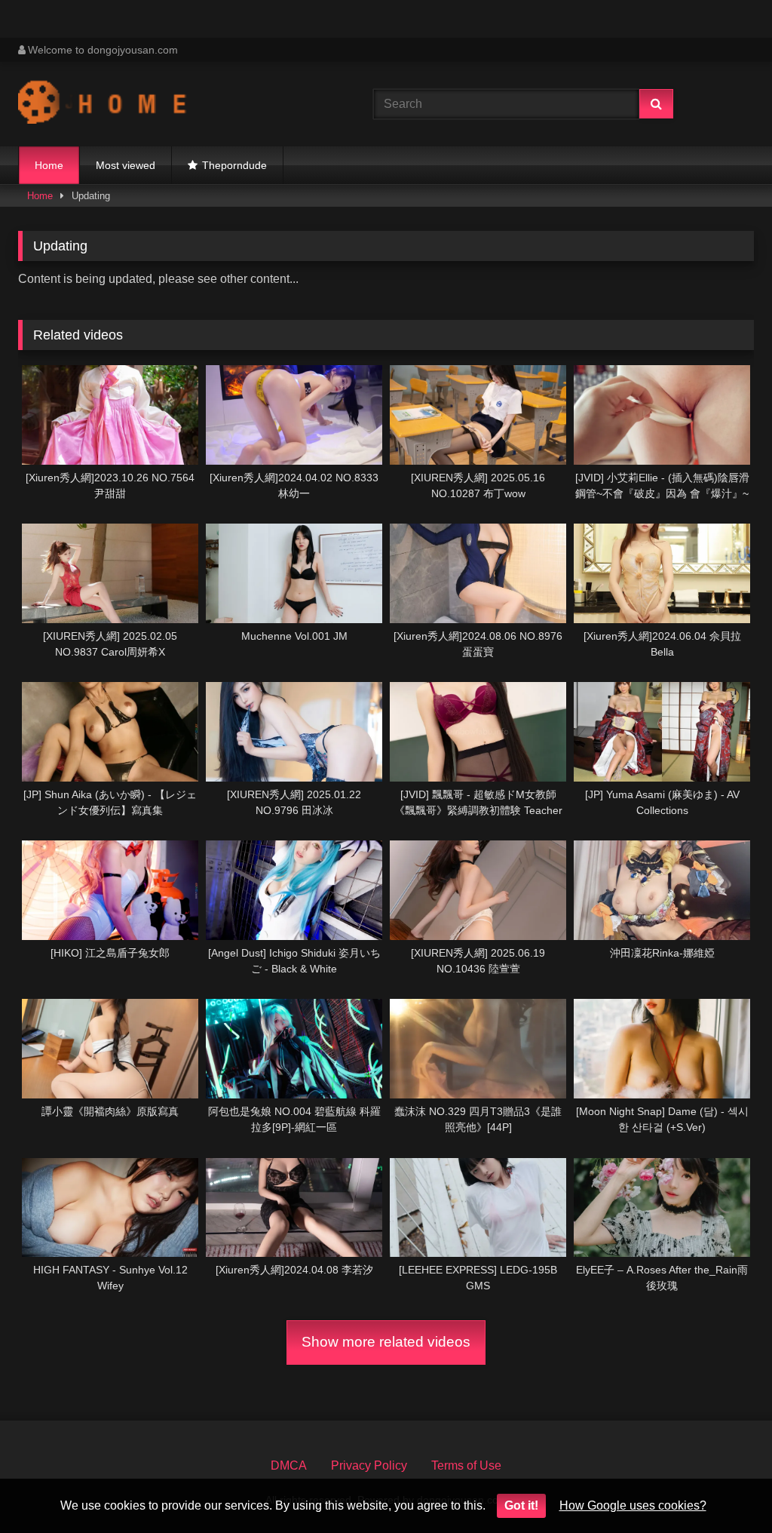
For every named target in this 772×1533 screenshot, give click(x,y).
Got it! (521, 1505)
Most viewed (125, 165)
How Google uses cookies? (632, 1505)
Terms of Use (466, 1465)
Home (49, 165)
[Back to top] (725, 1488)
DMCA (289, 1465)
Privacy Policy (369, 1465)
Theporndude (234, 165)
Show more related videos (386, 1342)
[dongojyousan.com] (172, 104)
